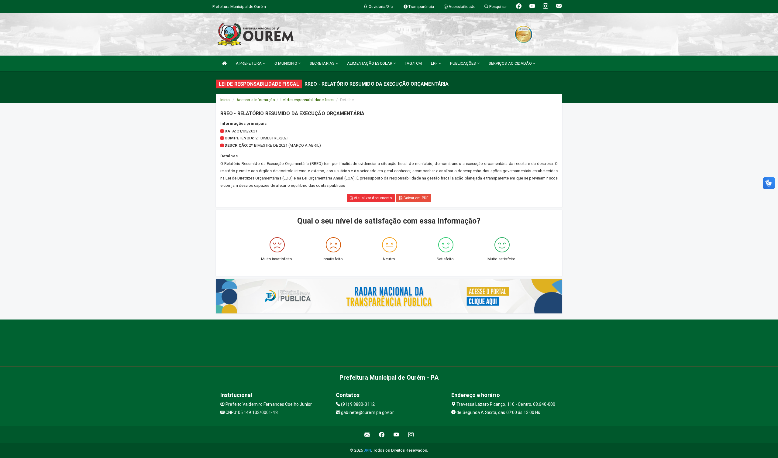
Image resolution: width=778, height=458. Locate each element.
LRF (435, 63)
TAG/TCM (413, 63)
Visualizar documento (372, 198)
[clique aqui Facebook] (382, 434)
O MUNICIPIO (286, 63)
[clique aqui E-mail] (367, 434)
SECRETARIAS (323, 63)
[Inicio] (224, 63)
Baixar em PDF (415, 198)
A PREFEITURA (249, 63)
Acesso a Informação (255, 99)
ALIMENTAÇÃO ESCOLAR (370, 63)
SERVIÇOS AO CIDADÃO (511, 63)
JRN (367, 450)
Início (225, 99)
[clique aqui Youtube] (396, 434)
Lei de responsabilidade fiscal (308, 99)
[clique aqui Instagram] (411, 434)
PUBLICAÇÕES (463, 63)
